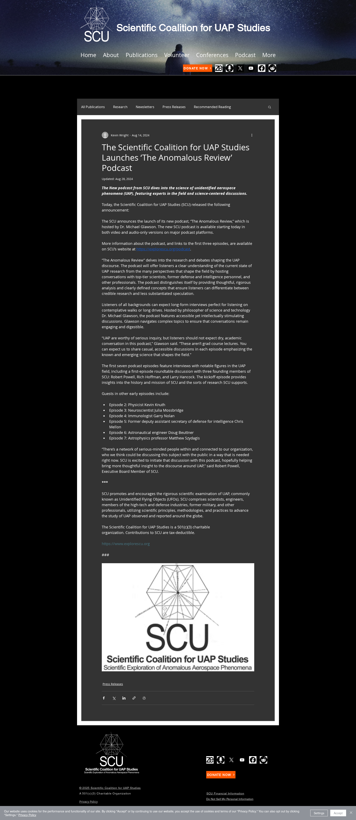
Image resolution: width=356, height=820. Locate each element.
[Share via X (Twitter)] (114, 698)
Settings (319, 813)
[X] (240, 68)
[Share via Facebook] (104, 698)
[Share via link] (134, 698)
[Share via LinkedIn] (124, 698)
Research (120, 107)
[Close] (351, 813)
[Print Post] (144, 698)
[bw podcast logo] (229, 68)
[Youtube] (251, 68)
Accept (338, 813)
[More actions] (251, 135)
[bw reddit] (272, 68)
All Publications (93, 107)
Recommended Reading (212, 107)
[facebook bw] (261, 68)
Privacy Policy (27, 815)
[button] (270, 107)
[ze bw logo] (218, 68)
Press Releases (174, 107)
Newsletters (145, 107)
